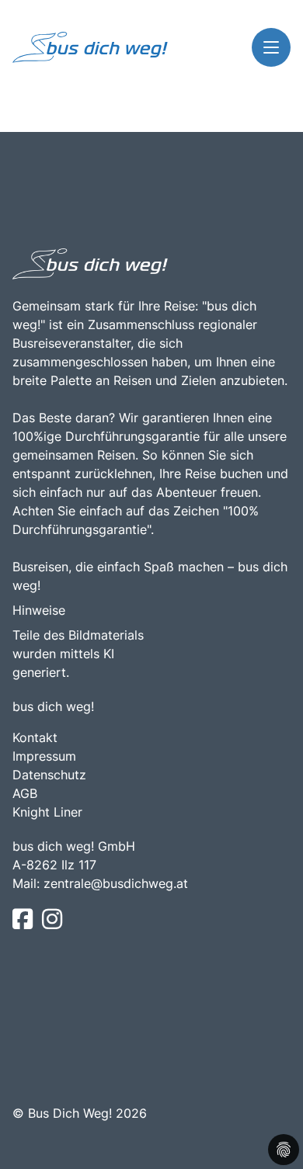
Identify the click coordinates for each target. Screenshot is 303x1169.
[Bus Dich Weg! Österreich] (90, 47)
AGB (24, 793)
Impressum (44, 756)
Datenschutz (49, 774)
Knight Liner (47, 812)
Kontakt (34, 737)
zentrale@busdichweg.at (116, 883)
